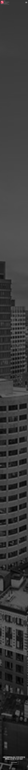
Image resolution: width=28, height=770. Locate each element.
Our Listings (14, 762)
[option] (14, 385)
